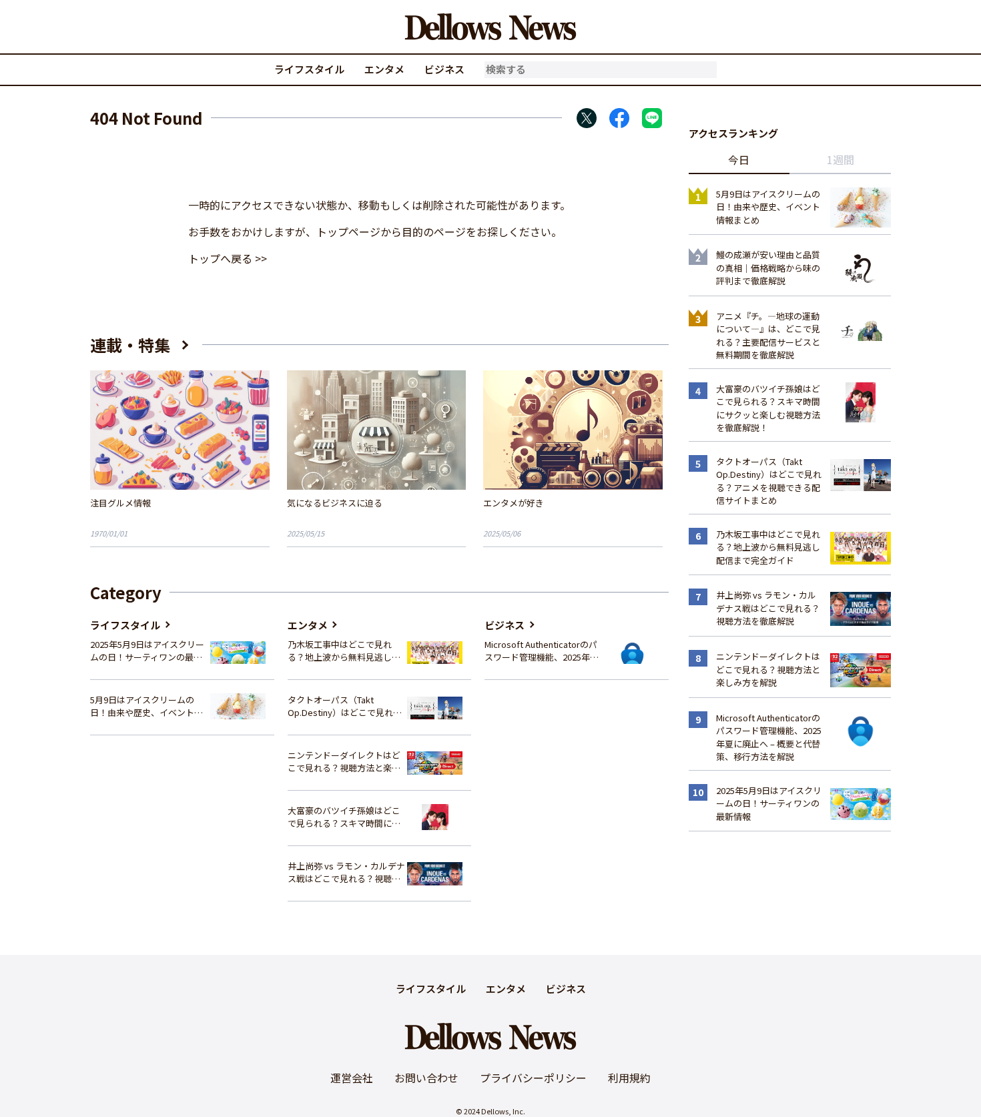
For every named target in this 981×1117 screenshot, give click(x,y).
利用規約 (629, 1078)
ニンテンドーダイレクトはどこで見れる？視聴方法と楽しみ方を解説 (344, 762)
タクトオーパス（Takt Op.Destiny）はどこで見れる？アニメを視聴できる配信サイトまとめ (344, 706)
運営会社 (351, 1078)
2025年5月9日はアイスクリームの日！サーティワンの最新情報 (147, 651)
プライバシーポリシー (533, 1078)
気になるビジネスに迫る (334, 502)
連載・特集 (130, 344)
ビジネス (444, 69)
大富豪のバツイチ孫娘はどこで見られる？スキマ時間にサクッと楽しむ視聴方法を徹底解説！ (344, 817)
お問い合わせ (426, 1078)
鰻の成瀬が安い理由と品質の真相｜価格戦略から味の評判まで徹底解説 (768, 267)
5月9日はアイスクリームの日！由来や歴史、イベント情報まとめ (146, 706)
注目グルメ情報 (120, 502)
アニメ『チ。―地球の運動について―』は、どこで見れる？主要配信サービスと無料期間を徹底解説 (768, 336)
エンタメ (384, 69)
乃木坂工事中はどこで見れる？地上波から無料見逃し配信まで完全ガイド (344, 651)
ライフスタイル (309, 69)
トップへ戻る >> (227, 258)
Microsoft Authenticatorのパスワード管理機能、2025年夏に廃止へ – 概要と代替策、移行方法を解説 (541, 651)
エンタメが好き (513, 502)
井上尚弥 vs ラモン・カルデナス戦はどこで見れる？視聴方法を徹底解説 (346, 872)
